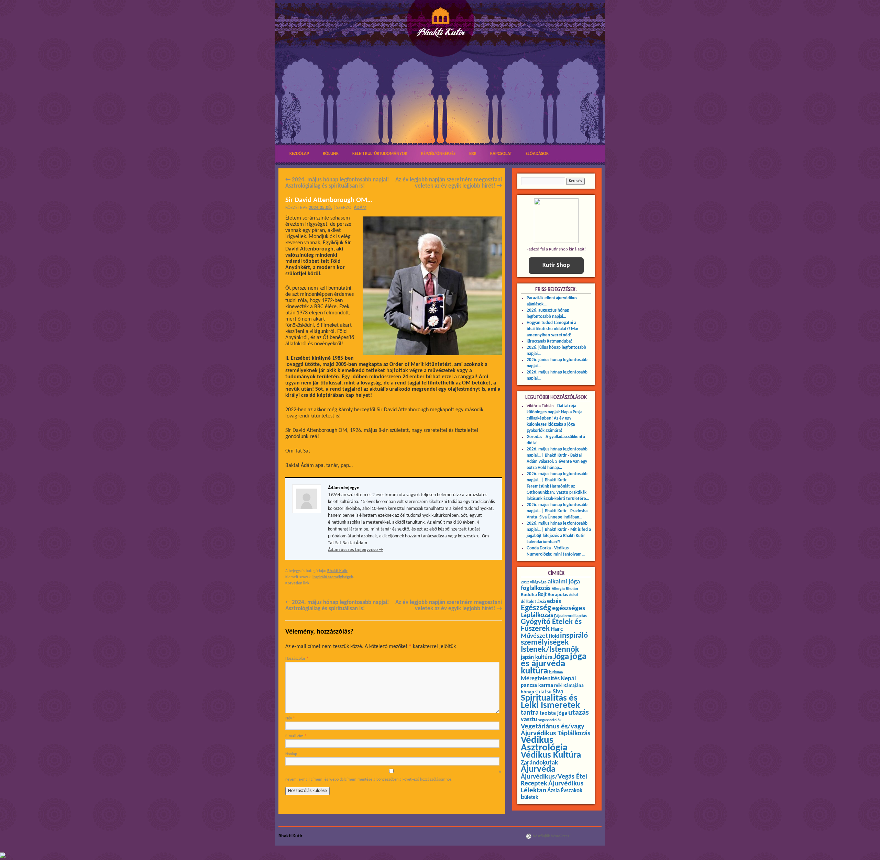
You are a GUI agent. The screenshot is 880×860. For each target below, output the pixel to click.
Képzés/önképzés (438, 154)
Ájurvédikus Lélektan (552, 787)
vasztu (529, 720)
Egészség (536, 608)
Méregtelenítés (540, 678)
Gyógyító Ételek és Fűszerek (551, 625)
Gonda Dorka (539, 548)
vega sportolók (549, 720)
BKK (472, 154)
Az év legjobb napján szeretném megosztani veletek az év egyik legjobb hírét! (448, 183)
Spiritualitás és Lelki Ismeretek (550, 702)
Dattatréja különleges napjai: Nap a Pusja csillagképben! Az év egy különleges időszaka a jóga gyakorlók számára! (554, 418)
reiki (558, 685)
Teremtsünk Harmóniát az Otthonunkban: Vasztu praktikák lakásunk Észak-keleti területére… (558, 492)
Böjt (542, 594)
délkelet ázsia (533, 602)
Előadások (537, 154)
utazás (578, 713)
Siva (558, 692)
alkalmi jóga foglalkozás (550, 585)
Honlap (291, 754)
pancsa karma (537, 685)
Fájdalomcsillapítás (570, 616)
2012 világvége (534, 582)
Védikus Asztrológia (544, 744)
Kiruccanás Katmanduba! (549, 341)
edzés (554, 601)
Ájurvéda (538, 769)
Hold (554, 636)
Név (290, 718)
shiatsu (543, 692)
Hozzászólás (297, 659)
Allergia (558, 589)
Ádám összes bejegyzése (355, 549)
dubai (573, 595)
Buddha (529, 594)
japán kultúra (536, 657)
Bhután (572, 589)
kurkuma (556, 672)
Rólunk (331, 154)
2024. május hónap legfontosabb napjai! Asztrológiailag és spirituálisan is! (337, 183)
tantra (530, 713)
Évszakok (571, 791)
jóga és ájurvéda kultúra (553, 664)
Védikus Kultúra (551, 755)
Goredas (534, 437)
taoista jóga (553, 713)
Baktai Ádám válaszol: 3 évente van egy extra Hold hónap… (557, 461)
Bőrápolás (558, 594)
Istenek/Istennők (550, 650)
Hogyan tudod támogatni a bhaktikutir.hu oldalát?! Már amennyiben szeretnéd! (553, 329)
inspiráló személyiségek (332, 577)
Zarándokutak (539, 762)
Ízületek (529, 797)
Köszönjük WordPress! (552, 836)
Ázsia (553, 791)
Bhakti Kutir (337, 571)
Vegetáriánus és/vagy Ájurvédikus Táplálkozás (555, 730)
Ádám (360, 207)
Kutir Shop (556, 265)
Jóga (561, 656)
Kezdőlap (299, 154)
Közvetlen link (297, 583)
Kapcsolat (501, 154)
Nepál (568, 679)
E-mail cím (296, 736)
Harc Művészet (542, 632)
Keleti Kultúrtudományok (379, 154)
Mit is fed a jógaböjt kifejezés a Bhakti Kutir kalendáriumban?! (559, 535)
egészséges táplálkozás (553, 612)
